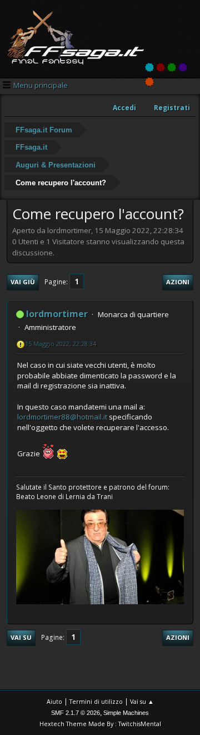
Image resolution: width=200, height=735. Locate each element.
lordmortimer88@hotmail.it (62, 417)
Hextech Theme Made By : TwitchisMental (100, 723)
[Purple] (182, 67)
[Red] (160, 67)
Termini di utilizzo (96, 701)
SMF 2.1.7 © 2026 (75, 712)
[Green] (171, 67)
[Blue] (149, 67)
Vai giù (23, 282)
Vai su (21, 637)
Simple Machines (126, 712)
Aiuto (54, 701)
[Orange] (149, 81)
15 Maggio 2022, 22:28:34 (60, 343)
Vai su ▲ (142, 701)
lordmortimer (57, 314)
